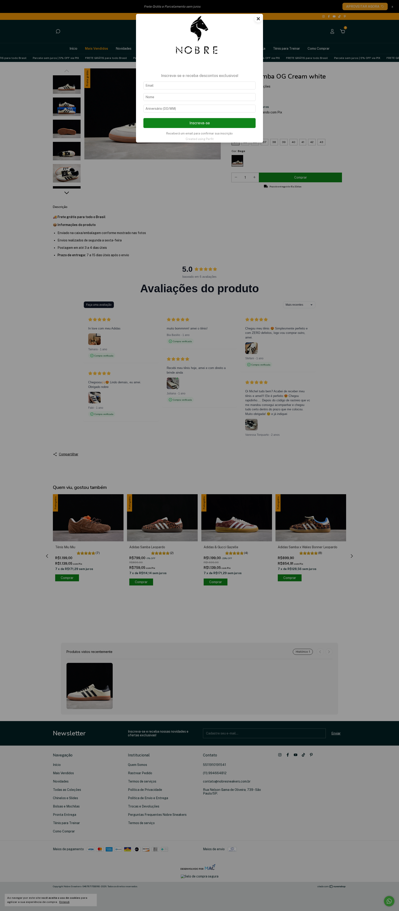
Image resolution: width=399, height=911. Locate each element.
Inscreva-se (199, 123)
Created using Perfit (200, 139)
